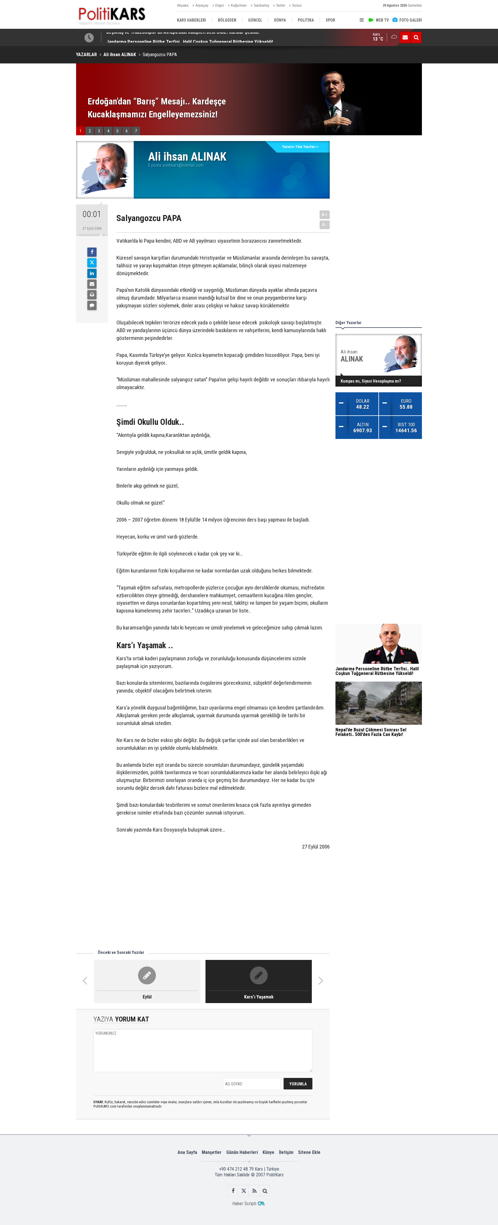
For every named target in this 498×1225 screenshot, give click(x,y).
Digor (219, 5)
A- (324, 224)
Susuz (297, 5)
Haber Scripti (244, 1203)
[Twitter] (92, 262)
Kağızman (239, 5)
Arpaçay (201, 5)
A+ (325, 214)
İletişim (286, 1152)
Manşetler (212, 1152)
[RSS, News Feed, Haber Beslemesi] (254, 1191)
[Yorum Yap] (92, 305)
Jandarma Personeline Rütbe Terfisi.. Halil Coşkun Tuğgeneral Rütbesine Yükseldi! (189, 37)
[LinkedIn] (92, 273)
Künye (268, 1152)
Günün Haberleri (242, 1152)
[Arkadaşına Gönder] (92, 284)
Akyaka (182, 5)
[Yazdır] (92, 294)
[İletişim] (405, 37)
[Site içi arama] (416, 37)
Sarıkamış (261, 5)
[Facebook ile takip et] (233, 1191)
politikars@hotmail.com (183, 165)
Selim (280, 5)
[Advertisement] (203, 903)
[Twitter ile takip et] (243, 1191)
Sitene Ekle (309, 1152)
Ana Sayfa (187, 1152)
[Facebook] (92, 252)
